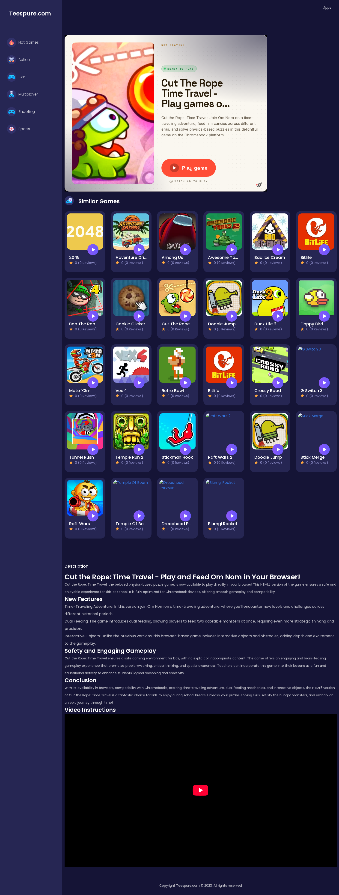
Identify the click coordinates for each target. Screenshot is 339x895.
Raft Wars (79, 524)
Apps (327, 7)
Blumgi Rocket (223, 524)
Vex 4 (121, 390)
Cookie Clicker (130, 324)
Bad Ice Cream (269, 257)
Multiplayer (28, 94)
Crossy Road (267, 390)
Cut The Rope (176, 324)
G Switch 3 (311, 390)
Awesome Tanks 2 (227, 257)
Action (24, 59)
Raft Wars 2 (220, 457)
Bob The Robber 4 (87, 324)
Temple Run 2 (129, 457)
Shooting (26, 111)
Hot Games (28, 42)
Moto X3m (79, 390)
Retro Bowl (173, 390)
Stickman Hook (177, 457)
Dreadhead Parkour (182, 524)
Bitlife (306, 257)
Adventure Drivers (134, 257)
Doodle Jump (222, 324)
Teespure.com (30, 13)
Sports (24, 129)
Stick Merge (312, 457)
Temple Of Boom (133, 524)
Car (21, 77)
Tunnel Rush (81, 457)
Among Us (172, 257)
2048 (74, 257)
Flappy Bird (311, 324)
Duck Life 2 (265, 324)
